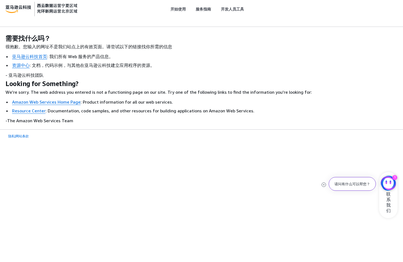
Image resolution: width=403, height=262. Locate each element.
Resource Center (29, 110)
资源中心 (21, 65)
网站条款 (22, 136)
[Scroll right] (248, 9)
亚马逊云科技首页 (29, 56)
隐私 (11, 136)
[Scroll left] (166, 9)
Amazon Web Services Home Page (46, 102)
